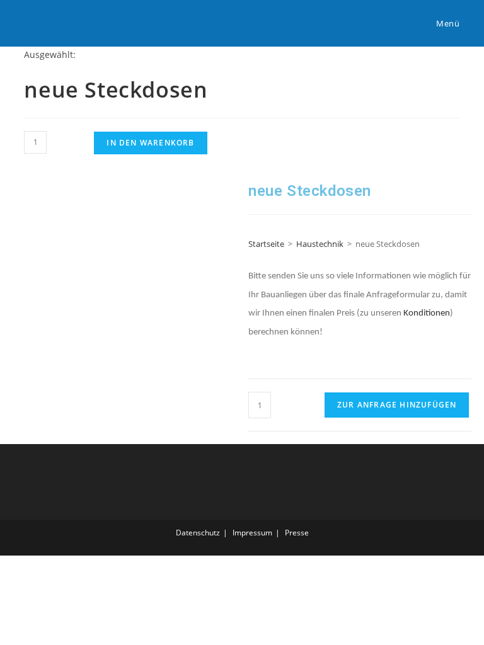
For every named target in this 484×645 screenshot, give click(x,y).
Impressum (252, 532)
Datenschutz (198, 532)
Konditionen (426, 313)
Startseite (266, 243)
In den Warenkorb (150, 142)
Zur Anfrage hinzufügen (396, 404)
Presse (297, 532)
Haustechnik (319, 243)
